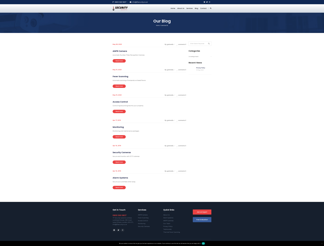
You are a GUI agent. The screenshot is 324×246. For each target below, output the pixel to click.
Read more (119, 61)
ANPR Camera (120, 51)
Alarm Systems (120, 177)
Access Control (120, 101)
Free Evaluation (202, 220)
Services (189, 8)
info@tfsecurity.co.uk (140, 2)
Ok (203, 243)
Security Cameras (122, 152)
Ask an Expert (202, 212)
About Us (180, 8)
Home (173, 8)
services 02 (164, 25)
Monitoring (118, 127)
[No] (322, 243)
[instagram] (122, 230)
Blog (196, 8)
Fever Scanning (120, 76)
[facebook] (114, 230)
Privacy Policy (200, 68)
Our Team (166, 223)
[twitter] (118, 230)
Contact (203, 8)
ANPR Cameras (168, 220)
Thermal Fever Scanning (171, 232)
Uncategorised (193, 56)
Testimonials (167, 229)
